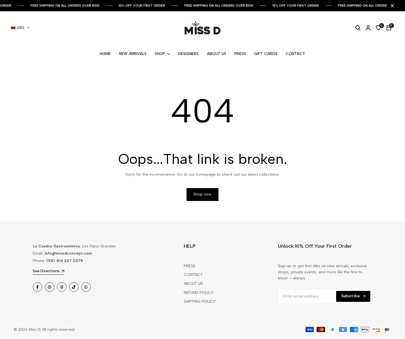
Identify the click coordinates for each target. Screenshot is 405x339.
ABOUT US (193, 283)
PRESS (189, 266)
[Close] (391, 6)
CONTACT (193, 274)
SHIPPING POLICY (200, 301)
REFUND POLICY (199, 292)
